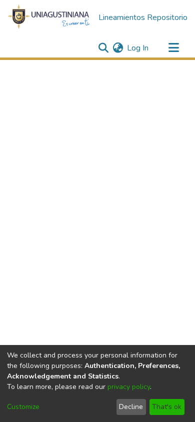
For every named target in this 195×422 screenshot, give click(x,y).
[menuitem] (118, 48)
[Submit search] (103, 48)
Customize (23, 407)
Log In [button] (138, 48)
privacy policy (129, 387)
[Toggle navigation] (174, 48)
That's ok (167, 407)
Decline (131, 407)
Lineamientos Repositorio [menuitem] (143, 17)
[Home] (49, 17)
